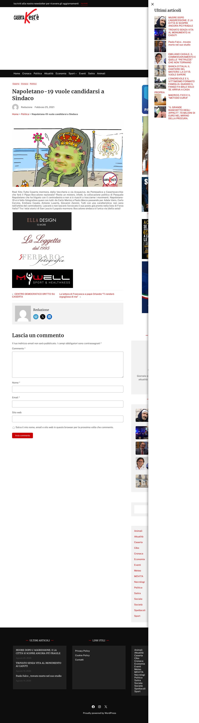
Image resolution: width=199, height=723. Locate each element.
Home (15, 114)
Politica (33, 84)
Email (16, 397)
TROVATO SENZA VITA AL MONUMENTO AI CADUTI (180, 32)
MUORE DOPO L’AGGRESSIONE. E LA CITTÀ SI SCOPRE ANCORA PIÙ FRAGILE (180, 21)
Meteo (137, 570)
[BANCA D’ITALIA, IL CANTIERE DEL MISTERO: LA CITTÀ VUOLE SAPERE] (160, 71)
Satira (137, 593)
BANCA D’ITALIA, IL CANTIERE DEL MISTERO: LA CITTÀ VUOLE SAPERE (179, 70)
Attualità (138, 536)
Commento (18, 348)
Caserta (16, 84)
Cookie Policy (82, 655)
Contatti (79, 659)
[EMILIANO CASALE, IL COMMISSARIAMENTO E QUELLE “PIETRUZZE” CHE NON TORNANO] (160, 59)
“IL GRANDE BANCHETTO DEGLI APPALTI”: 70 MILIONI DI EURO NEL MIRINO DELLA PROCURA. (181, 113)
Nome (16, 382)
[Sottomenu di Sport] (76, 73)
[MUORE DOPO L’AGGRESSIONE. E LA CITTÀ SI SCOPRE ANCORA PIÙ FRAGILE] (160, 22)
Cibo (136, 548)
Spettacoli (139, 610)
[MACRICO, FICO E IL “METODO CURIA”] (160, 100)
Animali (138, 531)
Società (138, 604)
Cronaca (24, 84)
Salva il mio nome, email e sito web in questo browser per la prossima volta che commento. (64, 427)
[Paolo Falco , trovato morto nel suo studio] (160, 47)
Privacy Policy (82, 650)
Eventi (137, 565)
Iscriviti (84, 3)
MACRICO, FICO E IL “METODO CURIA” (179, 96)
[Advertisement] (99, 48)
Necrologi (139, 582)
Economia (139, 559)
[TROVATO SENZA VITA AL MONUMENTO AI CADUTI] (160, 34)
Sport (137, 616)
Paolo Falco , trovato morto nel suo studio (179, 43)
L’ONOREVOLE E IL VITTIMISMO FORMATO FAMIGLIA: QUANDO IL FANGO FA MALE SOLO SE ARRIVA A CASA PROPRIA (174, 85)
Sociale (138, 599)
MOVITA (138, 576)
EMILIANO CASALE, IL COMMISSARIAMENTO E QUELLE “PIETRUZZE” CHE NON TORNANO (182, 58)
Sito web (17, 412)
